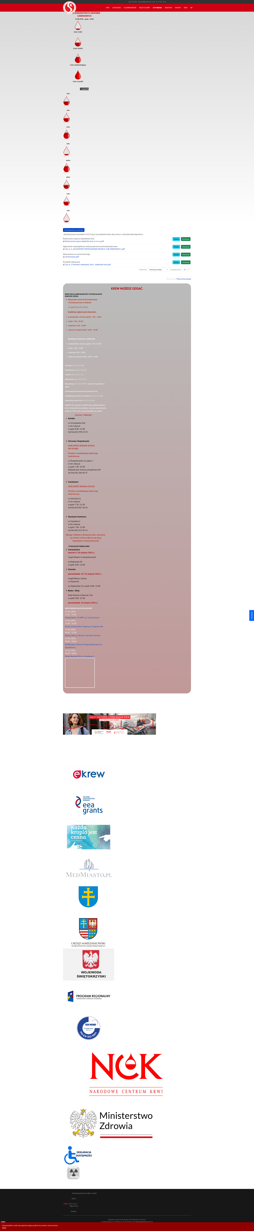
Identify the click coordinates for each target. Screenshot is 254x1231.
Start (108, 8)
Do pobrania (157, 8)
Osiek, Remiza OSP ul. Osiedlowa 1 (79, 656)
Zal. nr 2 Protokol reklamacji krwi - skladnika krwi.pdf (88, 264)
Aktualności (117, 8)
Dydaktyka (168, 8)
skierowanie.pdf (72, 256)
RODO (186, 8)
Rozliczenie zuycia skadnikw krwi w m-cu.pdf (84, 241)
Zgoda (4, 1228)
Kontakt (178, 8)
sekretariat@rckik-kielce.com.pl (146, 2)
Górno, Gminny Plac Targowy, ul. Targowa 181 (84, 626)
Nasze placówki (144, 8)
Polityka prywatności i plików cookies (84, 1193)
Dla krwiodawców (130, 8)
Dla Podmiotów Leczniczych (73, 230)
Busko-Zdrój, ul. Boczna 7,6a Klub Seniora (82, 635)
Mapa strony (74, 1206)
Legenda (84, 89)
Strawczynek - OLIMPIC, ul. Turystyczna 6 (82, 617)
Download (185, 239)
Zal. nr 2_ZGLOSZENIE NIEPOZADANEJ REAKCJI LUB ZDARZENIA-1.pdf (95, 249)
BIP (191, 8)
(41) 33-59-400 (132, 2)
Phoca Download (184, 279)
